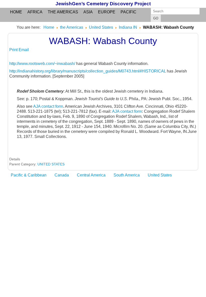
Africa (34, 12)
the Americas (63, 12)
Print (14, 50)
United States (160, 175)
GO (155, 18)
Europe (106, 12)
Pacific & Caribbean (28, 175)
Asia (88, 12)
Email (24, 50)
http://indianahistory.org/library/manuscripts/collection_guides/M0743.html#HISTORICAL (87, 71)
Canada (62, 175)
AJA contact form (48, 106)
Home (16, 12)
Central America (91, 175)
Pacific (128, 12)
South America (127, 175)
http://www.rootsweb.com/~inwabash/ (42, 63)
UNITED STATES (51, 164)
